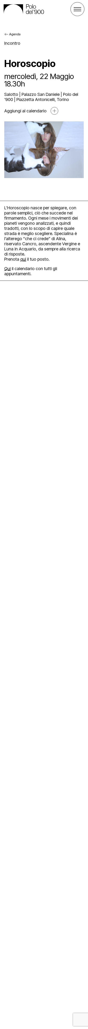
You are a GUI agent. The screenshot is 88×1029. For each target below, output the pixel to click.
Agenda (15, 34)
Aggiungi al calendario (25, 110)
